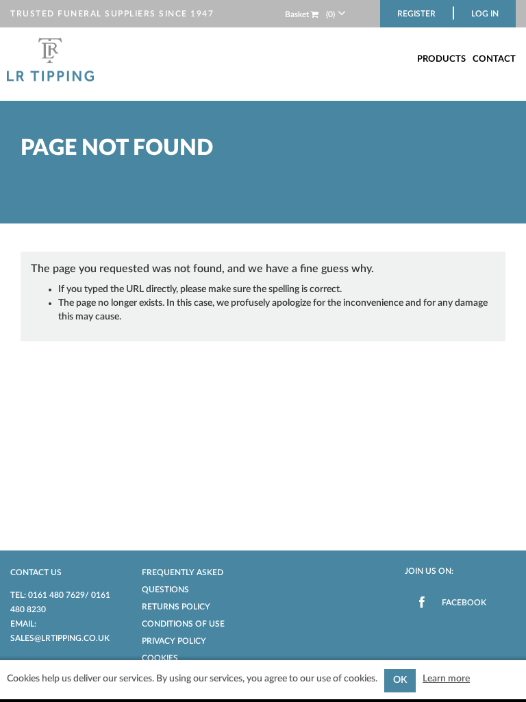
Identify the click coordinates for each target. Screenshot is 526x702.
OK (400, 680)
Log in (485, 14)
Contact (494, 59)
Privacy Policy (174, 641)
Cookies (160, 658)
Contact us (36, 572)
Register (416, 14)
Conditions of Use (183, 624)
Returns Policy (176, 607)
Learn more (446, 678)
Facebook (464, 602)
